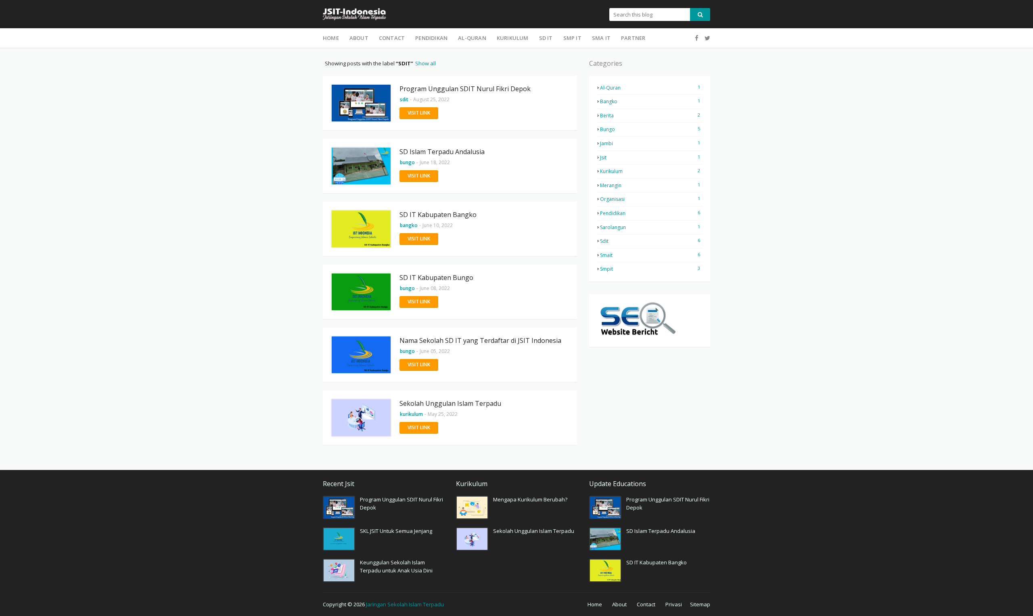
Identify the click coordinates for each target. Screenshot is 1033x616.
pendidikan (650, 213)
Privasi (673, 604)
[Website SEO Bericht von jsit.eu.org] (637, 334)
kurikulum (650, 171)
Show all (425, 63)
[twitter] (706, 38)
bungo (650, 129)
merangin (650, 185)
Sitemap (700, 604)
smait (650, 255)
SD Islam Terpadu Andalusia (442, 151)
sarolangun (650, 227)
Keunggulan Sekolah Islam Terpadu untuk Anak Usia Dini (396, 566)
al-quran (650, 87)
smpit (650, 268)
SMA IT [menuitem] (601, 38)
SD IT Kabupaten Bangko (438, 214)
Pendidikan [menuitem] (431, 38)
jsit (650, 157)
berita (650, 115)
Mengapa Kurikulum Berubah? (530, 499)
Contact (646, 604)
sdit (650, 240)
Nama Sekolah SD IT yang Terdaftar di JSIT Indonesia (480, 340)
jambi (650, 143)
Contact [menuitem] (392, 38)
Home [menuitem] (331, 38)
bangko (650, 101)
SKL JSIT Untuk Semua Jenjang (396, 531)
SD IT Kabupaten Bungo (436, 277)
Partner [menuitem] (633, 38)
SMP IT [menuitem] (572, 38)
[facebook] (697, 38)
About (619, 604)
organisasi (650, 199)
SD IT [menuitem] (546, 38)
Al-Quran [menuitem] (472, 38)
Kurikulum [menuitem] (513, 38)
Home (595, 604)
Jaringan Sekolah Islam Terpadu (405, 604)
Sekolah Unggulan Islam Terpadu (450, 403)
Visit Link (419, 112)
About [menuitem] (358, 38)
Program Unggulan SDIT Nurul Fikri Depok (465, 88)
